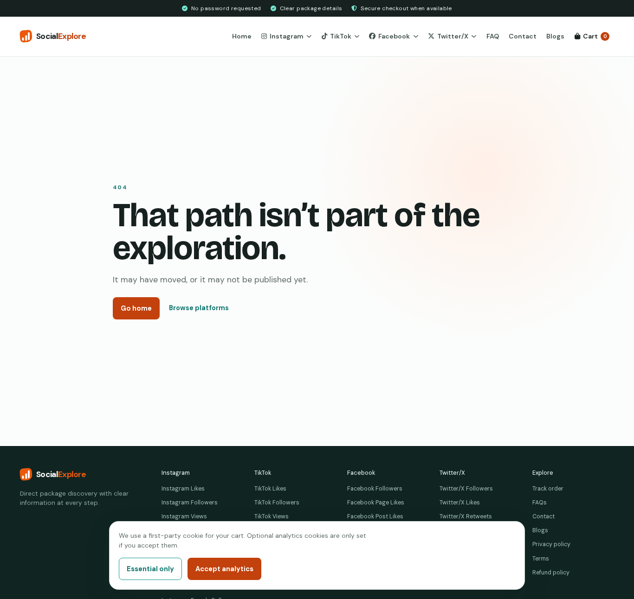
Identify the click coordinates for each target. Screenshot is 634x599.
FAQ (492, 36)
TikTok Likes (270, 488)
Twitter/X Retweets (466, 516)
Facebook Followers (374, 488)
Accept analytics (224, 569)
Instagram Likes (183, 488)
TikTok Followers (276, 502)
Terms (540, 558)
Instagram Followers (190, 502)
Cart (595, 36)
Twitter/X (452, 36)
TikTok (340, 36)
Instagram (287, 36)
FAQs (539, 502)
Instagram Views (184, 516)
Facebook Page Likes (375, 502)
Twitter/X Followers (466, 488)
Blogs (555, 36)
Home (242, 36)
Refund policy (550, 572)
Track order (547, 488)
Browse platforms (199, 308)
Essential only (150, 569)
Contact (523, 36)
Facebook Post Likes (375, 516)
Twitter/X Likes (460, 502)
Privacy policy (551, 544)
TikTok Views (271, 516)
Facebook (394, 36)
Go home (136, 308)
